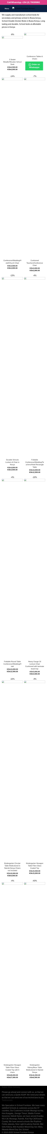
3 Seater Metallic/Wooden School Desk (12, 62)
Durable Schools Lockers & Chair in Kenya (12, 462)
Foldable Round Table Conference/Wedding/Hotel (12, 664)
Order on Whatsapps (34, 65)
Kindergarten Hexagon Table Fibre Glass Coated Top (34, 865)
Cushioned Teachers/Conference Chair (35, 262)
